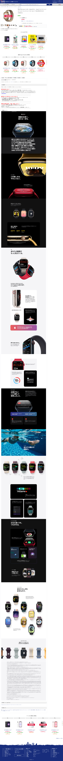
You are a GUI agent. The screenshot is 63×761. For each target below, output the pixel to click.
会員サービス (6, 756)
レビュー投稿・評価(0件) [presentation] (9, 77)
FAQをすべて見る (17, 752)
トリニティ (20, 704)
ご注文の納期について (7, 753)
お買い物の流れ (6, 750)
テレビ (27, 749)
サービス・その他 (44, 752)
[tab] (3, 77)
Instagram (54, 756)
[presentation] (2, 77)
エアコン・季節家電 (29, 751)
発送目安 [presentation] (19, 77)
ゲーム (34, 755)
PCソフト (34, 756)
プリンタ (34, 752)
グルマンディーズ (9, 704)
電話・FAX (34, 754)
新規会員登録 (55, 2)
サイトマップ (54, 749)
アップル (17, 704)
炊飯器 (27, 753)
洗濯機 (27, 755)
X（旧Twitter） (54, 755)
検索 (49, 4)
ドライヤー (34, 749)
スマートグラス (8, 710)
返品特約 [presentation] (23, 77)
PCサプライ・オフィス (36, 753)
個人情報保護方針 (55, 752)
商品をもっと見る (59, 738)
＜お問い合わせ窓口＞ (3, 93)
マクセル (2, 704)
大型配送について (7, 752)
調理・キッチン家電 (29, 752)
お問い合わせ (19, 755)
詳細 (36, 26)
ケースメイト (13, 704)
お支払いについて (7, 751)
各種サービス (6, 755)
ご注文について (17, 750)
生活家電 (28, 754)
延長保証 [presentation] (15, 77)
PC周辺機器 (34, 751)
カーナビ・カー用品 (44, 749)
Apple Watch (19, 6)
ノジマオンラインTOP (3, 6)
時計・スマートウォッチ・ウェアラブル (12, 6)
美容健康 (28, 756)
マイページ (60, 2)
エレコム (5, 704)
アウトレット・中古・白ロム (45, 751)
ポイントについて (17, 751)
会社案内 (54, 751)
